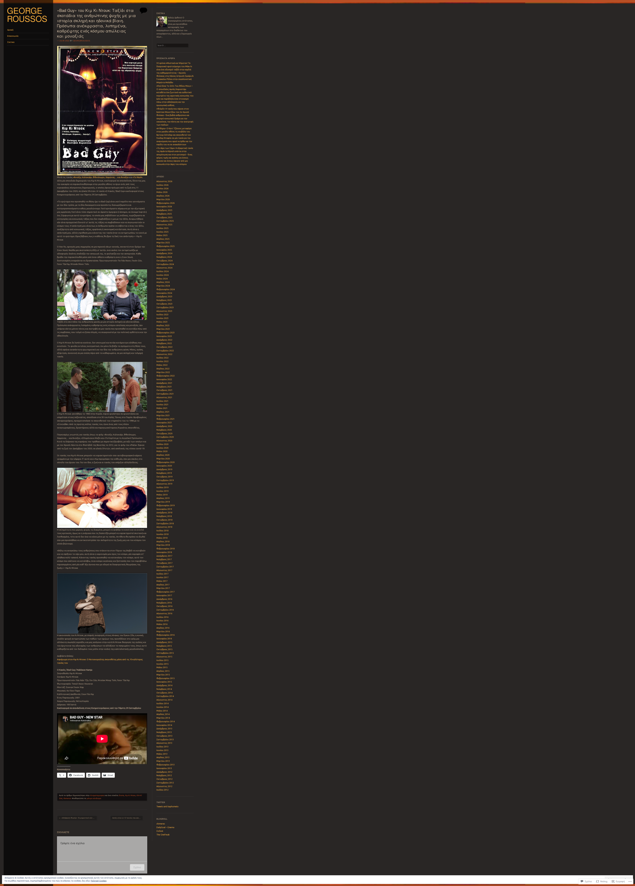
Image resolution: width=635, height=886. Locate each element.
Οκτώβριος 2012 (164, 779)
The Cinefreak (162, 835)
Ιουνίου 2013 (162, 750)
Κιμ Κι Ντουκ (130, 795)
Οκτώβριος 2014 (164, 693)
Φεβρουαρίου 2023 (165, 333)
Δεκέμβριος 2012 (164, 772)
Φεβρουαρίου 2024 (165, 289)
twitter (160, 802)
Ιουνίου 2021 (162, 404)
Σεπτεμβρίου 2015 (165, 653)
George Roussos (27, 14)
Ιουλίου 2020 (162, 444)
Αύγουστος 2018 (164, 527)
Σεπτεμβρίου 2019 (165, 480)
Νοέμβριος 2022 (164, 343)
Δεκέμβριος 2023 (164, 296)
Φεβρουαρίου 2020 (165, 462)
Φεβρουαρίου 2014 (165, 721)
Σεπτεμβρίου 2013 (165, 739)
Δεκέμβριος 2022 (164, 340)
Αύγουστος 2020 (164, 441)
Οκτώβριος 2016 (164, 606)
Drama (121, 795)
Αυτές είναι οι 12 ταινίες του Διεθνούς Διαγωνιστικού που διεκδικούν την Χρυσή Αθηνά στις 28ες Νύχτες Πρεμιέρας (127, 818)
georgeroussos (81, 41)
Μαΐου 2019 (162, 495)
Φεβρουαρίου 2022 (165, 376)
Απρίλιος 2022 (162, 369)
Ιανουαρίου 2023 (164, 336)
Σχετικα (10, 42)
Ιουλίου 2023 (162, 314)
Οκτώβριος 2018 (164, 520)
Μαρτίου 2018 (163, 545)
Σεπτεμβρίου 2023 (165, 307)
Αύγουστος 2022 (164, 354)
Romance (67, 798)
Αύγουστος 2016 (164, 613)
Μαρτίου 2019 (163, 502)
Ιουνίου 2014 (162, 707)
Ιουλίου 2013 (162, 747)
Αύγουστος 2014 (164, 700)
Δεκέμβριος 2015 (164, 642)
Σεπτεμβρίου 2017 (165, 567)
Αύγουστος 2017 (164, 570)
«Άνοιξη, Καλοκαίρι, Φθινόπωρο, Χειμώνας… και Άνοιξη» (101, 177)
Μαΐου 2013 (162, 754)
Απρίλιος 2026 (162, 196)
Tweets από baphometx (167, 806)
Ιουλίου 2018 (162, 531)
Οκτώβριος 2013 (164, 736)
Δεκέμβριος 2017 (164, 556)
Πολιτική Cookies (98, 881)
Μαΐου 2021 (162, 408)
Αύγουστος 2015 (164, 657)
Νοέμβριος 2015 (164, 646)
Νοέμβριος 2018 (164, 516)
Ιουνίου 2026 (162, 188)
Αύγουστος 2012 (164, 786)
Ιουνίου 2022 (162, 361)
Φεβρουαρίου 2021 (165, 419)
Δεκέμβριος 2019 (164, 469)
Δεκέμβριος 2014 (164, 685)
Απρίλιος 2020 (162, 455)
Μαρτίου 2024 (163, 286)
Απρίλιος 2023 (162, 325)
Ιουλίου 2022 (162, 358)
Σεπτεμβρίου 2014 (165, 696)
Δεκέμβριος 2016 (164, 599)
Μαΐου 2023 (162, 322)
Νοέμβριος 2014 (164, 689)
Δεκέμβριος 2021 (164, 383)
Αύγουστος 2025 (164, 224)
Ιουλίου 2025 (162, 228)
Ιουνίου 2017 (162, 577)
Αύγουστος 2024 (164, 268)
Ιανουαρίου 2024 (164, 293)
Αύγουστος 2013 (164, 743)
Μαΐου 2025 (162, 235)
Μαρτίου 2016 (163, 631)
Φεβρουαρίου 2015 (165, 678)
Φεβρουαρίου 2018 (165, 549)
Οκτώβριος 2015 (164, 649)
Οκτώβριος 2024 (164, 261)
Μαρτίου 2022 (163, 372)
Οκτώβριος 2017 (164, 563)
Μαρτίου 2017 (163, 588)
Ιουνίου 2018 (162, 534)
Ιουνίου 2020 (162, 448)
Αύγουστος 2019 (164, 484)
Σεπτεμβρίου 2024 (165, 264)
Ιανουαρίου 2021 (164, 422)
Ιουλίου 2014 (162, 703)
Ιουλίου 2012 (162, 790)
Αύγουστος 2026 (164, 181)
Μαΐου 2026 (162, 192)
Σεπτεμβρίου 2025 (165, 221)
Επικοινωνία (12, 36)
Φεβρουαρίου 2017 (165, 592)
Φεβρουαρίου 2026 (165, 203)
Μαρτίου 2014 (163, 718)
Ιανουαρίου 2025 (164, 250)
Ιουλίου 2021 (162, 401)
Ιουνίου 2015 (162, 664)
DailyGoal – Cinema (165, 827)
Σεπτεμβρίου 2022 (165, 351)
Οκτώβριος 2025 (164, 217)
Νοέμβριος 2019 (164, 473)
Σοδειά (159, 831)
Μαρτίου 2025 (163, 243)
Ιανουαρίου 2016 (164, 639)
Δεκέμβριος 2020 (164, 426)
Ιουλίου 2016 (162, 617)
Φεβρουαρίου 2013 (165, 765)
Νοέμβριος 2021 (164, 387)
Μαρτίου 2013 (163, 761)
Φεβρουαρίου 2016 (165, 635)
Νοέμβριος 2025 (164, 214)
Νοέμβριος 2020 (164, 430)
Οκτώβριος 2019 (164, 477)
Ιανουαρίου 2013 (164, 768)
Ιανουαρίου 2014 (164, 725)
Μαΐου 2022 (162, 365)
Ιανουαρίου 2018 (164, 552)
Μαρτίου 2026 (163, 199)
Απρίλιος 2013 (162, 757)
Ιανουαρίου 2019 (164, 509)
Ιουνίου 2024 (162, 275)
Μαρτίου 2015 (163, 675)
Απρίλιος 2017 (162, 585)
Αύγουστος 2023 (164, 311)
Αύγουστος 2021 (164, 397)
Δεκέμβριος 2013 (164, 729)
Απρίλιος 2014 (162, 714)
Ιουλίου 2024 (162, 271)
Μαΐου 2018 (162, 538)
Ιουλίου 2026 (162, 185)
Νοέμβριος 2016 (164, 603)
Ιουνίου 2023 (162, 318)
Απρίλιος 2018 (162, 541)
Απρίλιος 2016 (162, 628)
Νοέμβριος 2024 (164, 257)
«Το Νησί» (137, 177)
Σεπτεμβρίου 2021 (165, 394)
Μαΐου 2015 (162, 667)
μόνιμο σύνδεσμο (94, 798)
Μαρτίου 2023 (163, 329)
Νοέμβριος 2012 (164, 775)
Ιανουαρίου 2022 (164, 379)
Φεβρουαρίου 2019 (165, 505)
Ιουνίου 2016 (162, 621)
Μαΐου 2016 (162, 624)
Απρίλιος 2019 (162, 498)
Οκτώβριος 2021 (164, 390)
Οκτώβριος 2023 (164, 304)
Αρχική (10, 30)
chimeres (160, 824)
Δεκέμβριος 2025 (164, 210)
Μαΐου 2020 (162, 451)
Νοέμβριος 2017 (164, 559)
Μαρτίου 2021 (163, 415)
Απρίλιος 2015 (162, 671)
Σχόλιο (137, 867)
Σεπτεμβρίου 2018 (165, 523)
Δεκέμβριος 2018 (164, 512)
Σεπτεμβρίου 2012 (165, 783)
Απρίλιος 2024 (162, 282)
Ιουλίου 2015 (162, 660)
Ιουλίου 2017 (162, 574)
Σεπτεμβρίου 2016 (165, 610)
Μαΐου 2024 (162, 279)
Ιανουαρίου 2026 (164, 206)
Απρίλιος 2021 (162, 412)
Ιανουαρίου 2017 (164, 595)
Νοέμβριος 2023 (164, 300)
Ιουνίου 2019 (162, 491)
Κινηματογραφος (97, 795)
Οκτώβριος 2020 (164, 433)
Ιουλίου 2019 (162, 487)
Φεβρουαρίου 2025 (165, 246)
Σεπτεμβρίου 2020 (165, 437)
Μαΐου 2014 (162, 711)
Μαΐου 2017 (162, 581)
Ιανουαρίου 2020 (164, 466)
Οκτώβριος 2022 (164, 347)
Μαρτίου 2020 (163, 459)
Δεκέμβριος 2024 (164, 253)
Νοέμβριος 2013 (164, 732)
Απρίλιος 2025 (162, 239)
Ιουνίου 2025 (162, 232)
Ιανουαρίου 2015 (164, 682)
